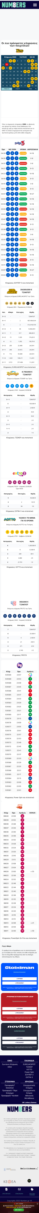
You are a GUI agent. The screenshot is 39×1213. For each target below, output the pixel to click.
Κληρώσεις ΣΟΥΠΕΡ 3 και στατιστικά (19, 283)
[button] (35, 5)
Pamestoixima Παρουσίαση (19, 1001)
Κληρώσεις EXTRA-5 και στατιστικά (19, 511)
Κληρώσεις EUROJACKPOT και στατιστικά (20, 367)
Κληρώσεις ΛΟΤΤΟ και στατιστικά (19, 567)
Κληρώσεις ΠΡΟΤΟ (19, 655)
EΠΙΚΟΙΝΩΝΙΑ (19, 1193)
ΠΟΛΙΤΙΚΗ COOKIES (32, 1194)
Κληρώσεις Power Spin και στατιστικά (19, 797)
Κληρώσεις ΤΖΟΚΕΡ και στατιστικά (19, 438)
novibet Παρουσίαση (19, 1031)
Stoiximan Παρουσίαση (20, 972)
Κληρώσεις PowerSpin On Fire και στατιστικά (19, 938)
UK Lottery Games (29, 1102)
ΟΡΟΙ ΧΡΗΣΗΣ (6, 1193)
